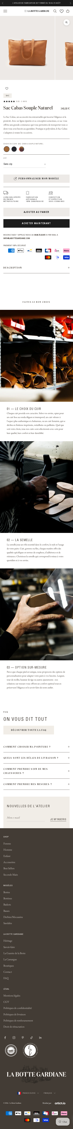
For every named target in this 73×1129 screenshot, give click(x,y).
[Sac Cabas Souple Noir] (14, 149)
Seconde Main (10, 874)
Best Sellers (8, 868)
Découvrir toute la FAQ (28, 730)
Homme (7, 849)
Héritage (7, 940)
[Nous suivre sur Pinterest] (22, 1037)
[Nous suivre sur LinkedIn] (40, 1037)
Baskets (7, 904)
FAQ (5, 978)
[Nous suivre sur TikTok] (31, 1037)
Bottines (7, 898)
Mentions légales (11, 995)
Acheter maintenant (36, 223)
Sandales (7, 923)
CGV (6, 1002)
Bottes (6, 892)
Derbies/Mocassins (13, 917)
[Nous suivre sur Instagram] (14, 1037)
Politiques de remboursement (18, 1020)
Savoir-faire (9, 947)
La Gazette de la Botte (14, 953)
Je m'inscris (58, 819)
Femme (7, 843)
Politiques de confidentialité (17, 1008)
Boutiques (8, 965)
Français (48, 1093)
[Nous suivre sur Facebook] (5, 1037)
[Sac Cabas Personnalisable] (21, 149)
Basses (6, 911)
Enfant (6, 856)
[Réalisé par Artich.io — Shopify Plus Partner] (60, 1103)
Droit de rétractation (13, 1026)
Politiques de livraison (14, 1014)
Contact (7, 972)
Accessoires (9, 862)
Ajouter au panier (36, 212)
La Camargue (10, 959)
